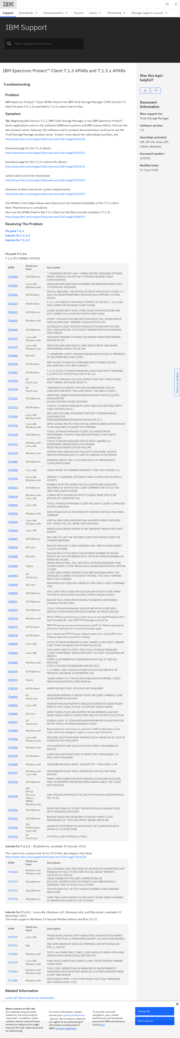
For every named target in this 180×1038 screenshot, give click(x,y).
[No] (156, 91)
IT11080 (13, 980)
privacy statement (66, 1028)
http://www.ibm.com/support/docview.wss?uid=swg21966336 (46, 857)
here (102, 1024)
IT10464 (13, 871)
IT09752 (13, 945)
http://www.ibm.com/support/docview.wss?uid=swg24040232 (45, 152)
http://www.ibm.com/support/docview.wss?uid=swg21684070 (45, 216)
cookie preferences (74, 1015)
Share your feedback (177, 382)
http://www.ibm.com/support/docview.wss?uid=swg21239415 (45, 180)
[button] (177, 1004)
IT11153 (13, 890)
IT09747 (13, 937)
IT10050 (13, 954)
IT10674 (13, 881)
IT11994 (13, 899)
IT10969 (13, 971)
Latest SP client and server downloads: (30, 998)
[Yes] (145, 91)
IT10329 (13, 962)
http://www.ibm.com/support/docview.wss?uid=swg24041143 (45, 166)
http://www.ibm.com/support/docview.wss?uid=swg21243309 (45, 194)
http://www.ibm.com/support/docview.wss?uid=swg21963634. (45, 139)
